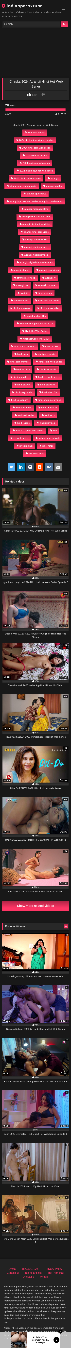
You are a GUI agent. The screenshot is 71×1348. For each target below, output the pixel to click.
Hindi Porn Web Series (50, 361)
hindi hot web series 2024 (36, 338)
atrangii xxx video (47, 285)
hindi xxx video (47, 423)
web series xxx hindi (48, 438)
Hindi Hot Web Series (36, 331)
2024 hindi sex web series (36, 163)
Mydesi (44, 1276)
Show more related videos (35, 905)
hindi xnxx (49, 415)
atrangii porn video (49, 270)
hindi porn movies (19, 361)
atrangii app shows (36, 193)
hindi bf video (45, 293)
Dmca (12, 1269)
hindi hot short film (36, 316)
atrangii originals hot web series (36, 262)
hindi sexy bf (23, 384)
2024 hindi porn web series (36, 147)
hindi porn (22, 354)
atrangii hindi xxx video (36, 254)
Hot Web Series (36, 132)
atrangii (54, 178)
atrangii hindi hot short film (36, 224)
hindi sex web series (48, 377)
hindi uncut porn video (49, 400)
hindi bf (24, 293)
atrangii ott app (21, 270)
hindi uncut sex (23, 407)
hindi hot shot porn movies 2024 (36, 323)
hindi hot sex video (49, 308)
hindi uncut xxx (49, 407)
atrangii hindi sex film (36, 239)
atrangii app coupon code (23, 186)
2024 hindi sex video (36, 155)
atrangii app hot (54, 186)
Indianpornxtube (23, 6)
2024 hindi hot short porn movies (36, 140)
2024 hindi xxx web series (27, 178)
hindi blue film (21, 300)
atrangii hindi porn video (36, 232)
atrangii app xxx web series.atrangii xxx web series (36, 201)
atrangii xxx (22, 285)
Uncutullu (28, 1276)
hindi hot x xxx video (24, 346)
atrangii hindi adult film (36, 209)
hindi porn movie (46, 354)
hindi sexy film (47, 384)
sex (55, 430)
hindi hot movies (21, 308)
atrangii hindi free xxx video (36, 216)
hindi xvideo (23, 423)
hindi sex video (20, 377)
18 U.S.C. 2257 (31, 1269)
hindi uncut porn (19, 400)
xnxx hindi (47, 445)
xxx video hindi (36, 453)
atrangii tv (50, 277)
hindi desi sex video (48, 300)
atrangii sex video (26, 277)
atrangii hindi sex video (36, 247)
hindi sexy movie (23, 392)
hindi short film (49, 392)
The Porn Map (56, 1272)
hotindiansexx (33, 1272)
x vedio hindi (26, 445)
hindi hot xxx (51, 346)
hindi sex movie (48, 369)
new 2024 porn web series (29, 430)
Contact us (13, 1272)
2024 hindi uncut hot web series (36, 170)
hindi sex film (23, 369)
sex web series (20, 438)
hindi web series (26, 415)
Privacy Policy (54, 1269)
